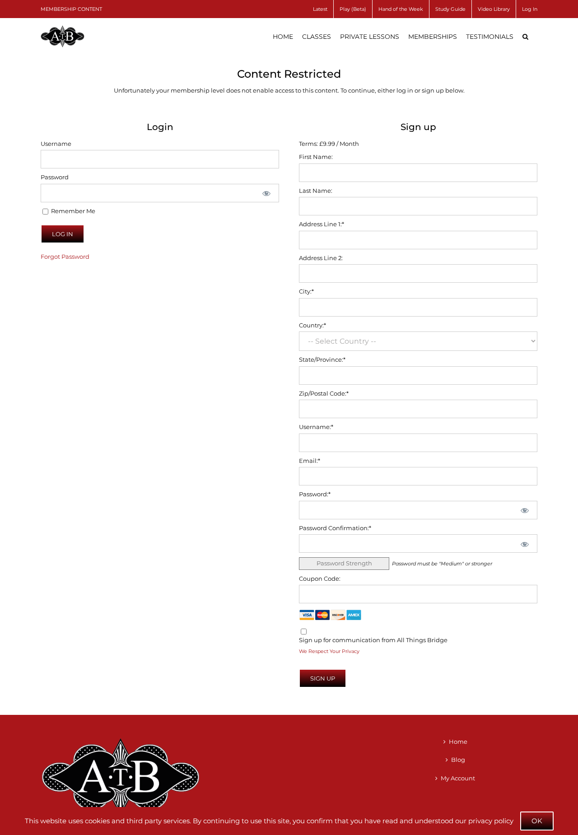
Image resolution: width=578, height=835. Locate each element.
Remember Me (72, 211)
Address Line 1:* (321, 224)
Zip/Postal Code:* (324, 393)
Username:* (316, 426)
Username (56, 143)
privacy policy (490, 820)
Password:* (315, 494)
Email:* (309, 460)
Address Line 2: (321, 257)
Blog (458, 759)
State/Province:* (322, 359)
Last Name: (315, 190)
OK (536, 820)
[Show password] (266, 193)
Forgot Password (65, 256)
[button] (525, 37)
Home (458, 741)
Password (55, 177)
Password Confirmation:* (335, 528)
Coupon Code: (319, 578)
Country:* (312, 325)
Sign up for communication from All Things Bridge (373, 640)
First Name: (316, 156)
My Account (458, 778)
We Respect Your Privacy (329, 651)
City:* (306, 291)
